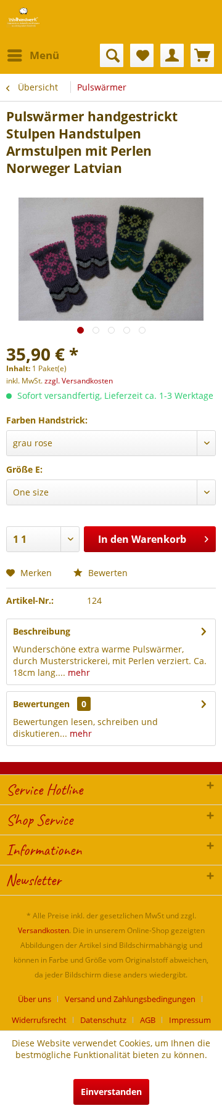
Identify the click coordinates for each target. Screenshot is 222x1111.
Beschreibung (41, 631)
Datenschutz (103, 1019)
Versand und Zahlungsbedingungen (130, 999)
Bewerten (107, 573)
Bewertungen (41, 704)
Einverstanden (111, 1091)
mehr (77, 672)
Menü (44, 55)
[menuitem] (32, 55)
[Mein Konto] (172, 55)
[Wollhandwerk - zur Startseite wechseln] (23, 17)
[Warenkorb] (202, 55)
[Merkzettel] (142, 55)
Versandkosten (43, 930)
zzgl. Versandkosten (78, 380)
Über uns (34, 999)
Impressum (190, 1019)
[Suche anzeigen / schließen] (111, 55)
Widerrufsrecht (39, 1019)
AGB (147, 1019)
